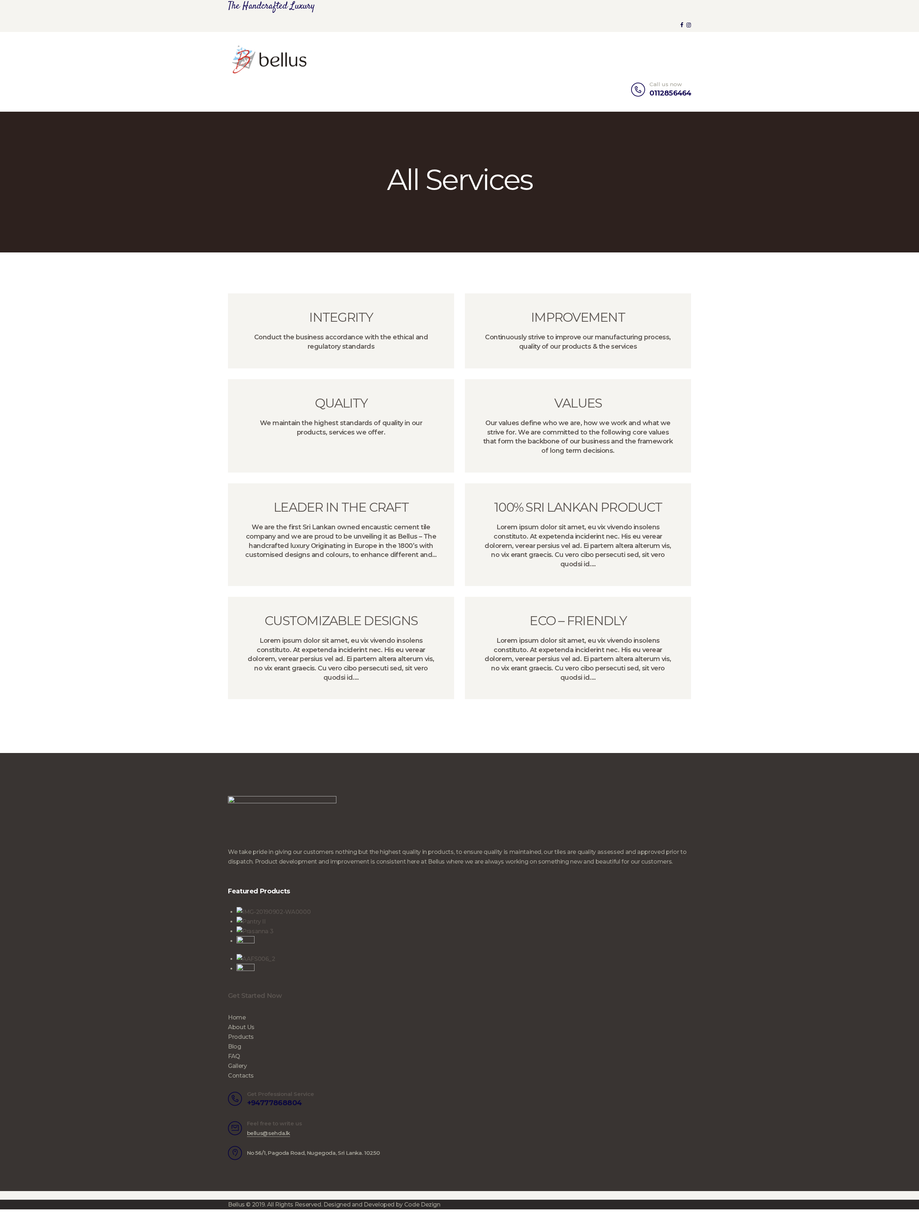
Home (237, 1017)
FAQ (234, 1056)
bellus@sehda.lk (268, 1133)
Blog (234, 1046)
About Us (241, 1027)
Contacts (241, 1075)
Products (241, 1036)
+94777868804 (274, 1102)
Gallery (237, 1066)
